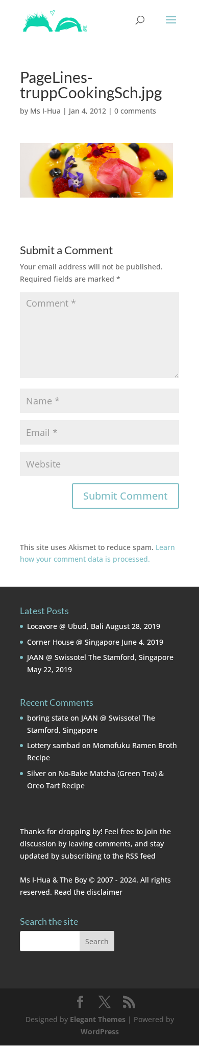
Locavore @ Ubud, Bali (65, 626)
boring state (47, 718)
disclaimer (104, 892)
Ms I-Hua (45, 111)
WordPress (100, 1031)
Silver (36, 773)
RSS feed (141, 856)
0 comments (135, 111)
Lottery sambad (53, 745)
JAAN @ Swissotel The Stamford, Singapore (100, 657)
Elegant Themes (98, 1019)
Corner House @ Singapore (73, 642)
